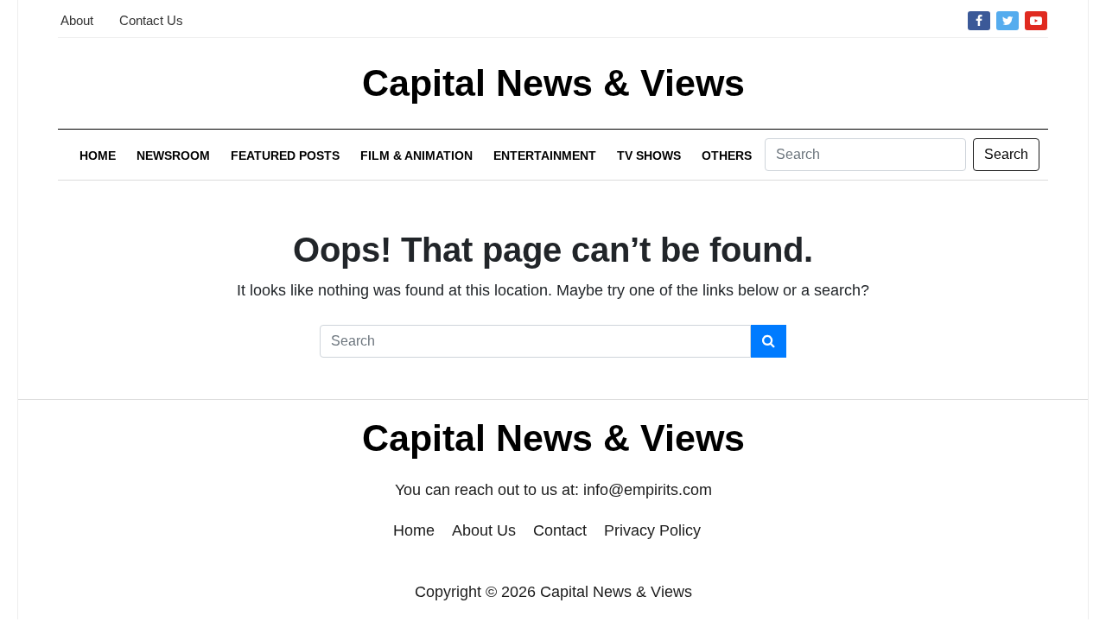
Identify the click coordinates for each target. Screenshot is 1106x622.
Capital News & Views (553, 83)
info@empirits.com (647, 489)
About (76, 20)
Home (97, 155)
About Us (484, 530)
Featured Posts (285, 155)
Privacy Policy (652, 530)
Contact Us (151, 20)
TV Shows (649, 155)
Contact (560, 530)
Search (1006, 154)
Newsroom (173, 155)
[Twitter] (1007, 20)
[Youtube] (1036, 20)
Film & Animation (416, 155)
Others (727, 155)
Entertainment (544, 155)
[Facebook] (979, 20)
